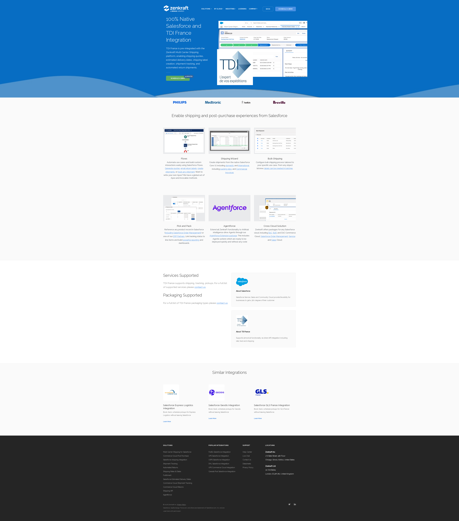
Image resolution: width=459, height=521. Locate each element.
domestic (230, 165)
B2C (270, 233)
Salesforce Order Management (274, 236)
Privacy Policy (248, 467)
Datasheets (247, 464)
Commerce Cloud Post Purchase (176, 456)
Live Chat (246, 456)
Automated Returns (170, 467)
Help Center (247, 452)
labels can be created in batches (278, 168)
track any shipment (186, 172)
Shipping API (168, 491)
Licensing (242, 9)
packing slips (226, 169)
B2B (275, 233)
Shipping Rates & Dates (172, 471)
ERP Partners (179, 236)
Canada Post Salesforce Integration (222, 471)
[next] (293, 102)
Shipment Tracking (170, 464)
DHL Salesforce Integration (219, 464)
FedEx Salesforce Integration (220, 452)
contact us (200, 287)
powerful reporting (191, 240)
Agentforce (167, 495)
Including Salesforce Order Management (183, 233)
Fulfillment (167, 475)
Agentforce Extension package (223, 236)
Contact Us (247, 460)
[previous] (165, 102)
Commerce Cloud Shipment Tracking (177, 483)
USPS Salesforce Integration (219, 460)
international (243, 165)
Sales (273, 240)
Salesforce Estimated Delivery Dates (177, 479)
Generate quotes (172, 168)
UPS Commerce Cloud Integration (222, 467)
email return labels (189, 168)
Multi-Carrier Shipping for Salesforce (177, 452)
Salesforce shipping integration (175, 460)
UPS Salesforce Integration (219, 456)
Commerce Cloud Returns (173, 487)
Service (292, 236)
